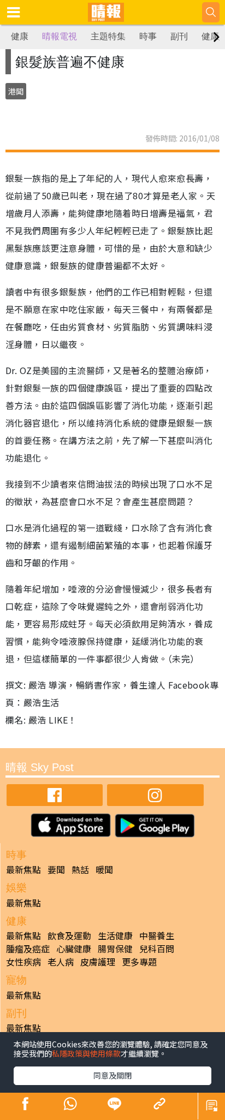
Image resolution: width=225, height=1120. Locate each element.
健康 (19, 36)
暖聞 (104, 869)
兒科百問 (156, 948)
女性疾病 (23, 961)
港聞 (15, 91)
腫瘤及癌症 (28, 948)
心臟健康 (73, 948)
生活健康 (115, 935)
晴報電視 (59, 36)
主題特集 (108, 36)
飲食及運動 (69, 935)
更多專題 (139, 961)
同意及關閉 (112, 1075)
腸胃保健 (115, 948)
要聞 (56, 869)
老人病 (61, 961)
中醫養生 (156, 935)
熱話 (80, 869)
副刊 (179, 36)
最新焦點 (23, 869)
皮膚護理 (97, 961)
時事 (148, 36)
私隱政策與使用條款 (86, 1053)
